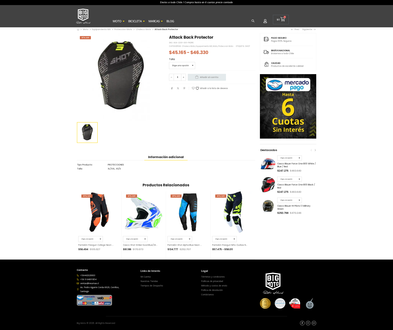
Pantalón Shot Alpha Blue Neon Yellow (187, 245)
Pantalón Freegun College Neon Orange (99, 245)
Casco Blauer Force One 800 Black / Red (296, 186)
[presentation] (311, 150)
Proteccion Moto (123, 29)
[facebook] (302, 323)
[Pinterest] (184, 88)
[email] (314, 323)
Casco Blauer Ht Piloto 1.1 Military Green (293, 207)
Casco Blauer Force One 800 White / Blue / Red (296, 165)
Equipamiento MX (101, 29)
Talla (172, 59)
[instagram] (308, 323)
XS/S (118, 168)
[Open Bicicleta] (143, 21)
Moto (85, 29)
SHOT (247, 46)
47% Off (85, 37)
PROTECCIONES (116, 164)
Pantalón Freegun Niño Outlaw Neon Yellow (234, 245)
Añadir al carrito (209, 77)
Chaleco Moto (143, 29)
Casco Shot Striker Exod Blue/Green (141, 245)
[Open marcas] (161, 21)
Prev (295, 29)
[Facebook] (172, 88)
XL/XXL (111, 168)
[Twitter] (178, 88)
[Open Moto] (123, 21)
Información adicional (166, 157)
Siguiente (308, 29)
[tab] (166, 157)
